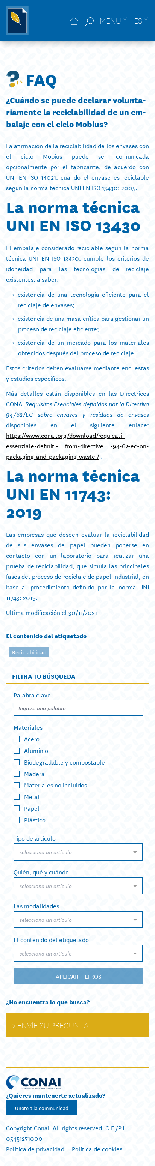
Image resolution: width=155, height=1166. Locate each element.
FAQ (41, 78)
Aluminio (36, 750)
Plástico (35, 819)
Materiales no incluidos (55, 784)
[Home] (74, 20)
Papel (32, 808)
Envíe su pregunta (52, 1025)
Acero (32, 738)
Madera (34, 773)
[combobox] (78, 852)
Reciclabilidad (29, 652)
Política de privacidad (35, 1148)
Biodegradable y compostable (64, 761)
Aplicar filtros (78, 976)
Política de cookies (97, 1148)
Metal (32, 796)
